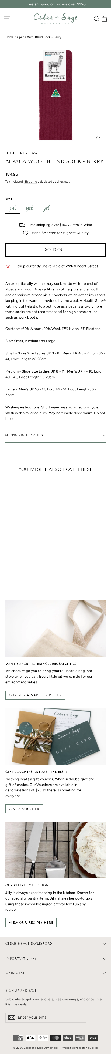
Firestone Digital (87, 1047)
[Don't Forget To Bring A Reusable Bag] (55, 628)
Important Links (20, 958)
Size (8, 199)
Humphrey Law (22, 153)
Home (9, 37)
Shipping (30, 181)
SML (12, 208)
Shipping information (24, 435)
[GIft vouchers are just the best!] (55, 736)
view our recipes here (31, 922)
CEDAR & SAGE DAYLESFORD (28, 943)
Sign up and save (21, 990)
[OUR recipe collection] (55, 850)
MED (29, 208)
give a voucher (24, 809)
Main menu (15, 973)
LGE (46, 208)
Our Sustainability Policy (35, 695)
